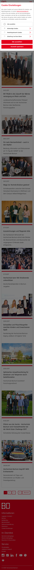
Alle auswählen (11, 24)
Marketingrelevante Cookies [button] (14, 32)
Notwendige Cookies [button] (12, 28)
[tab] (17, 28)
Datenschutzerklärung (22, 11)
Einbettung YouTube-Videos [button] (14, 36)
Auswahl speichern (17, 47)
